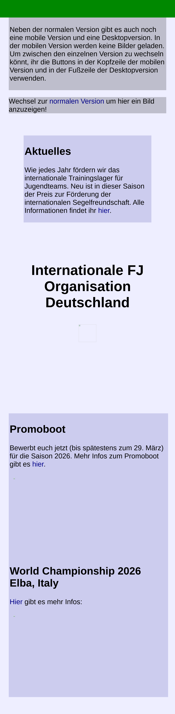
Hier (17, 602)
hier (104, 210)
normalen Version (76, 101)
